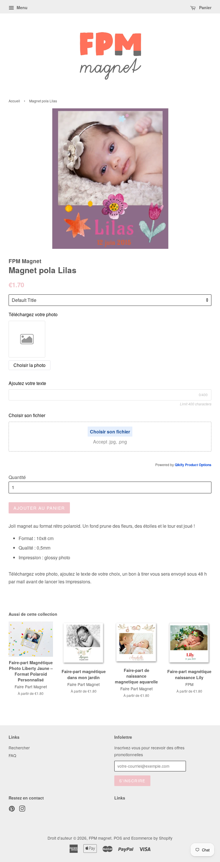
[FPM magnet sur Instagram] (22, 809)
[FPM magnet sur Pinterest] (12, 809)
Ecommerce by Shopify (151, 838)
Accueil (14, 100)
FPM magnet (100, 838)
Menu (21, 7)
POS (118, 838)
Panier (204, 7)
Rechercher (19, 747)
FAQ (12, 755)
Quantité (17, 477)
